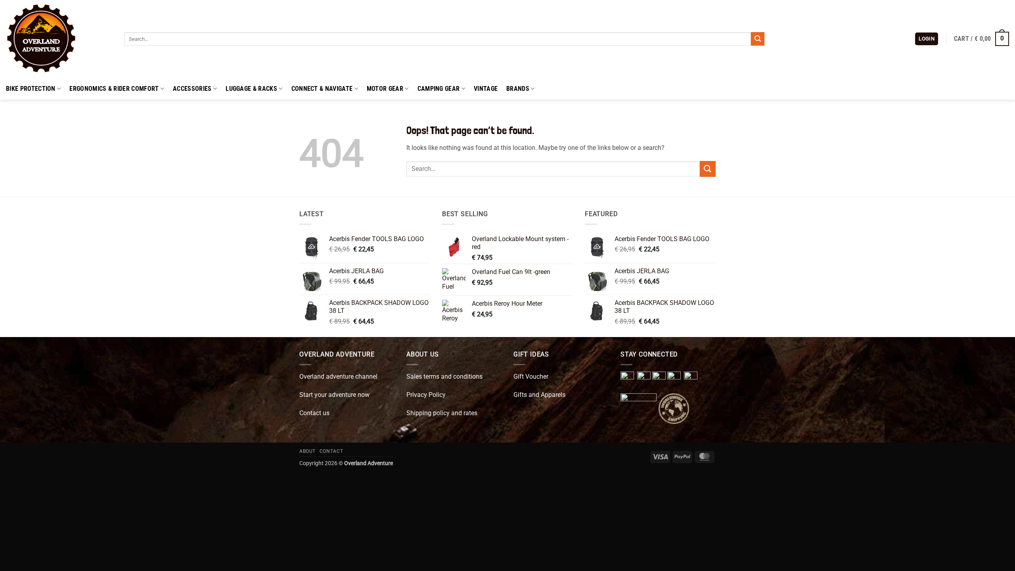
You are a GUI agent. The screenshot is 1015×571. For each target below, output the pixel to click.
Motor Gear (385, 88)
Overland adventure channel (338, 376)
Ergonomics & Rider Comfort (114, 88)
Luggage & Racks (251, 88)
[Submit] (757, 39)
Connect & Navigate (322, 88)
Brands (517, 88)
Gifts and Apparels (539, 395)
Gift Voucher (530, 376)
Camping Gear (438, 88)
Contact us (314, 413)
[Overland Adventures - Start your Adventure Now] (59, 39)
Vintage (486, 88)
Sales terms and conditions (444, 376)
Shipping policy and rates (441, 413)
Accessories (192, 88)
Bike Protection (31, 88)
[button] (926, 39)
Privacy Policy (426, 395)
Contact (331, 451)
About (307, 451)
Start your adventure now (334, 395)
